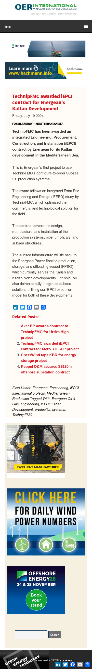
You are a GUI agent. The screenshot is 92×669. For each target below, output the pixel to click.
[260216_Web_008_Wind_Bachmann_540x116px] (46, 79)
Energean (40, 387)
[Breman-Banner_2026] (36, 477)
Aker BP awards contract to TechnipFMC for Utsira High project (45, 332)
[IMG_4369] (46, 59)
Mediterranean (58, 393)
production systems (50, 409)
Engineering (59, 387)
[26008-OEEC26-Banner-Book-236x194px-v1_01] (36, 613)
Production (20, 398)
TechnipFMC (22, 414)
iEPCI (74, 387)
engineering (30, 403)
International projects (28, 393)
